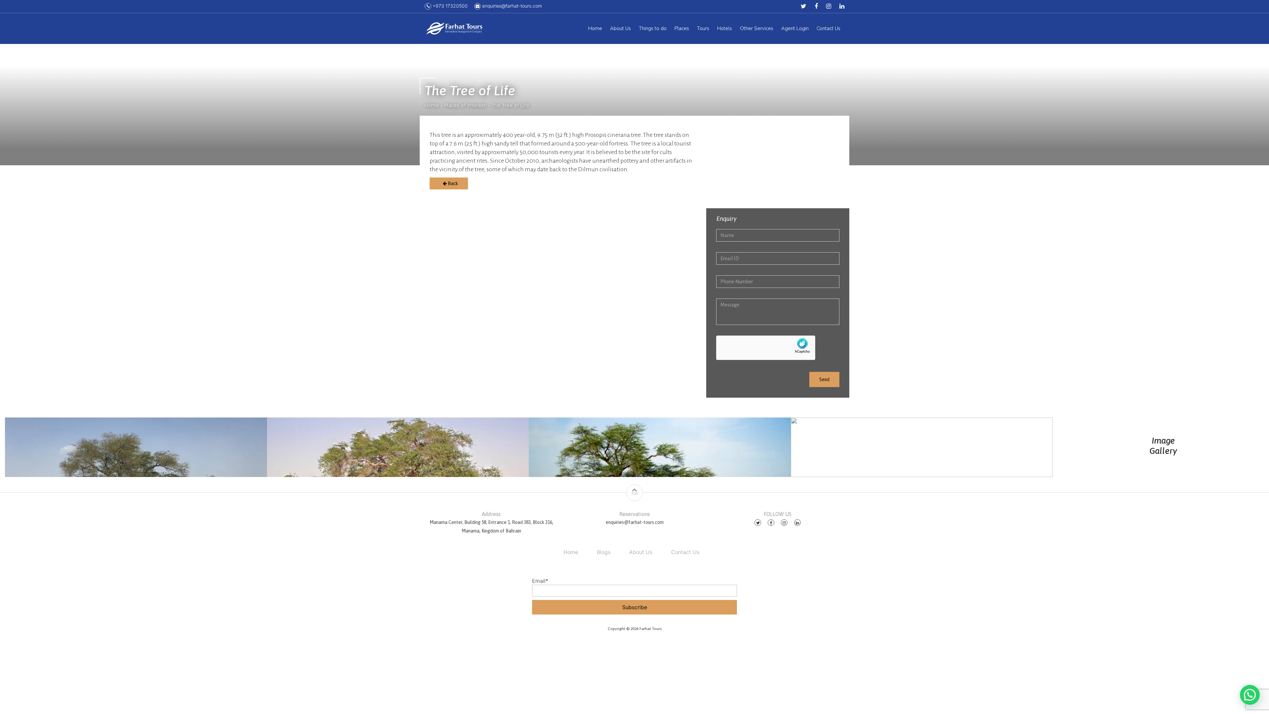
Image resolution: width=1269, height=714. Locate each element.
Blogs (603, 552)
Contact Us (828, 28)
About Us (620, 28)
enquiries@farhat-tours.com (511, 6)
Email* (540, 580)
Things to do (653, 28)
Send (824, 379)
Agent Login (795, 28)
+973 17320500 (449, 6)
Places (681, 28)
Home (595, 28)
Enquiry (726, 218)
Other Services (756, 28)
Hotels (724, 28)
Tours (703, 28)
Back (452, 183)
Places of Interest (465, 105)
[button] (1250, 695)
